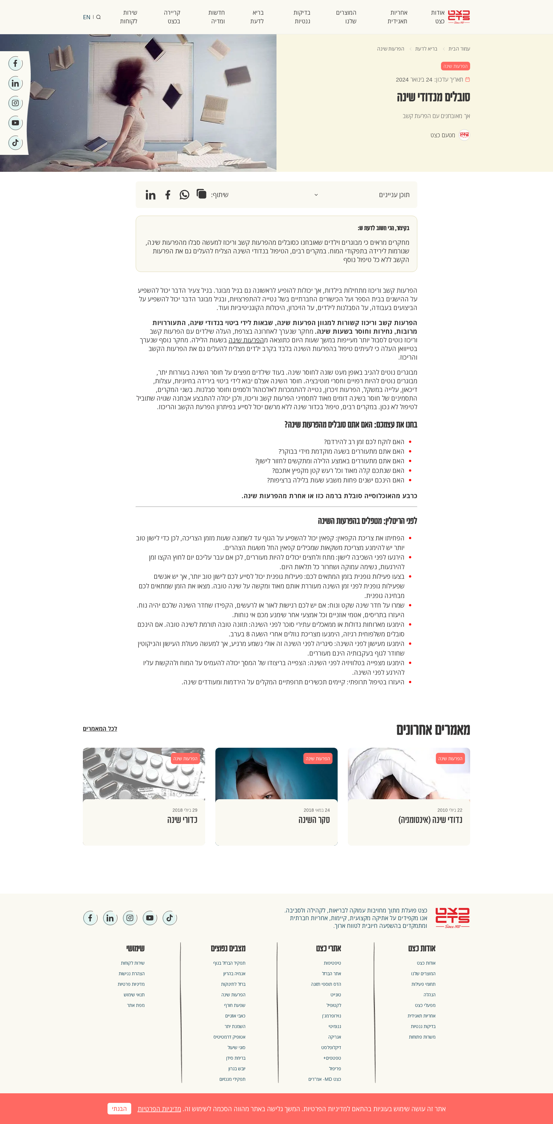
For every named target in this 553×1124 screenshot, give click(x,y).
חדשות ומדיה (216, 17)
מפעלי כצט (425, 1005)
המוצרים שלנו (346, 17)
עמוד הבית (459, 48)
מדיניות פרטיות (131, 984)
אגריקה (334, 1037)
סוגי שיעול (236, 1047)
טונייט (336, 995)
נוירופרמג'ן (331, 1016)
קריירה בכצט (172, 17)
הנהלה (430, 995)
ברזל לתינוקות (233, 984)
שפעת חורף (234, 1005)
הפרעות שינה (390, 48)
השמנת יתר (235, 1026)
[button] (362, 194)
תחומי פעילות (424, 984)
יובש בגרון (236, 1068)
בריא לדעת (257, 17)
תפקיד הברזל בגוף (229, 963)
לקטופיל (333, 1005)
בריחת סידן (235, 1058)
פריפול (335, 1068)
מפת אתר (136, 1005)
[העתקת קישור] (201, 194)
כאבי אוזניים (235, 1016)
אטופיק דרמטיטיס (229, 1037)
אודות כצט (438, 17)
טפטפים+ (332, 1058)
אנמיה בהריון (234, 973)
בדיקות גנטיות (301, 17)
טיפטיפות (332, 963)
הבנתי (119, 1109)
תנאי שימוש (134, 995)
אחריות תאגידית (397, 17)
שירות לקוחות (128, 17)
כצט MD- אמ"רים (325, 1079)
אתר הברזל (331, 973)
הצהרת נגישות (132, 973)
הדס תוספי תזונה (326, 984)
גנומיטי (335, 1026)
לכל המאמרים (100, 729)
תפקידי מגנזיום (232, 1079)
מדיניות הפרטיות (159, 1108)
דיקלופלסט (331, 1047)
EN (87, 17)
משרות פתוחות (422, 1037)
